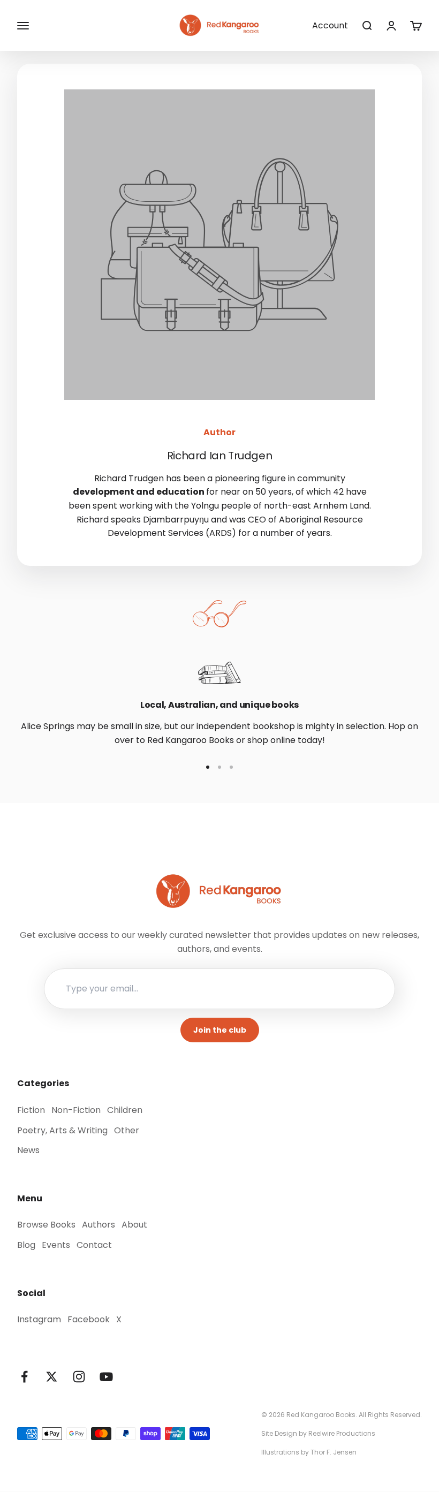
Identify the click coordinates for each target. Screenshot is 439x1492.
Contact (94, 1245)
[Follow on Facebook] (24, 1376)
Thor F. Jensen (334, 1452)
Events (56, 1245)
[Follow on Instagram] (79, 1376)
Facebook (88, 1319)
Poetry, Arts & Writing (62, 1130)
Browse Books (46, 1224)
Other (126, 1130)
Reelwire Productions (341, 1433)
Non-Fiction (76, 1110)
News (28, 1150)
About (134, 1224)
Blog (26, 1245)
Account (330, 25)
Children (124, 1110)
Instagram (39, 1319)
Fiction (31, 1110)
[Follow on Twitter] (51, 1376)
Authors (98, 1224)
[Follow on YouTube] (106, 1376)
